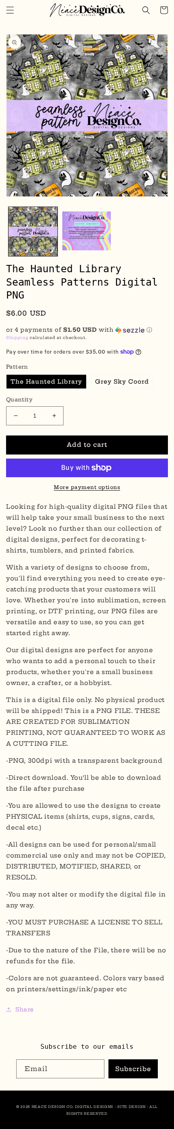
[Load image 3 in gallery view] (87, 231)
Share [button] (24, 1009)
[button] (10, 10)
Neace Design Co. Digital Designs (72, 1107)
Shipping (17, 337)
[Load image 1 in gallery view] (33, 231)
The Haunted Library (46, 381)
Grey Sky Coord (122, 381)
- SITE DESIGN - (132, 1107)
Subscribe (133, 1069)
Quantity (19, 399)
